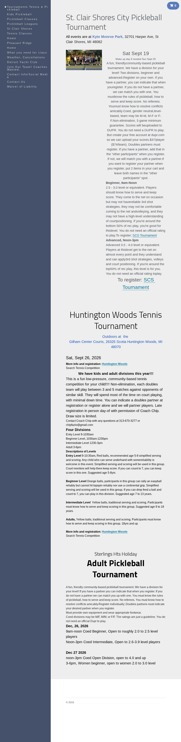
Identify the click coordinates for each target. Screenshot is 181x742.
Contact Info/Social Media (27, 75)
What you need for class (27, 52)
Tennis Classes (19, 33)
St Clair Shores (20, 28)
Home (11, 38)
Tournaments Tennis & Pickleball (27, 8)
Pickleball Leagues (22, 23)
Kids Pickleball (19, 14)
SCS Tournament (145, 233)
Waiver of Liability (22, 86)
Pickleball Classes (22, 19)
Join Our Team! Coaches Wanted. (27, 68)
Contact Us (16, 81)
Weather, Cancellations (26, 57)
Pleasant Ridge (19, 42)
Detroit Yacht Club (22, 62)
